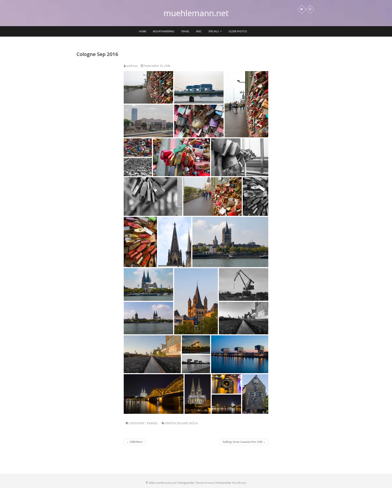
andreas (132, 66)
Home (142, 31)
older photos (237, 31)
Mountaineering (163, 31)
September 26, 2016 (156, 66)
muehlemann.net (196, 13)
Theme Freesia (204, 482)
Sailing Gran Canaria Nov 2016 (244, 442)
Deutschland (176, 423)
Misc (199, 31)
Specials (213, 31)
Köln (193, 423)
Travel (185, 31)
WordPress (239, 482)
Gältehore (134, 442)
